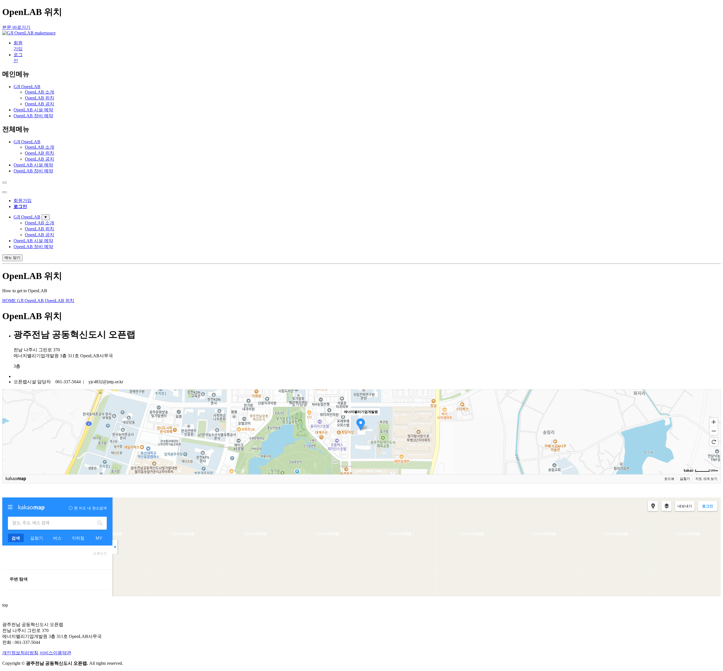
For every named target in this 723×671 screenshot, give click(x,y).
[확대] (713, 421)
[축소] (713, 431)
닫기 (12, 258)
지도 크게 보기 (706, 479)
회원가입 (23, 200)
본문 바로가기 (16, 27)
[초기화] (713, 442)
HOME (9, 300)
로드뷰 (669, 479)
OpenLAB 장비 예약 (33, 115)
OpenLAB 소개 (39, 92)
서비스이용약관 (55, 652)
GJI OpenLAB (27, 86)
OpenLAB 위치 (39, 98)
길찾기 (685, 479)
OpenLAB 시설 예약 (33, 109)
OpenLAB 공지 (39, 103)
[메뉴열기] (4, 192)
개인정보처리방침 (20, 652)
